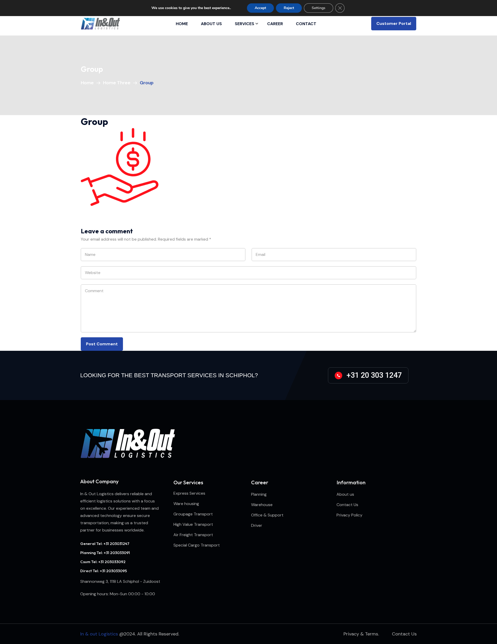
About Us (211, 23)
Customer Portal (393, 23)
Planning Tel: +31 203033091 (105, 553)
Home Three (118, 83)
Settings (318, 7)
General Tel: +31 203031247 (104, 543)
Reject (289, 7)
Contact (306, 23)
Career (275, 23)
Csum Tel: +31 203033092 (103, 562)
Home (182, 23)
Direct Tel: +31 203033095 (103, 571)
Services (244, 23)
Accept (260, 7)
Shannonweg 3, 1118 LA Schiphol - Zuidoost (120, 581)
